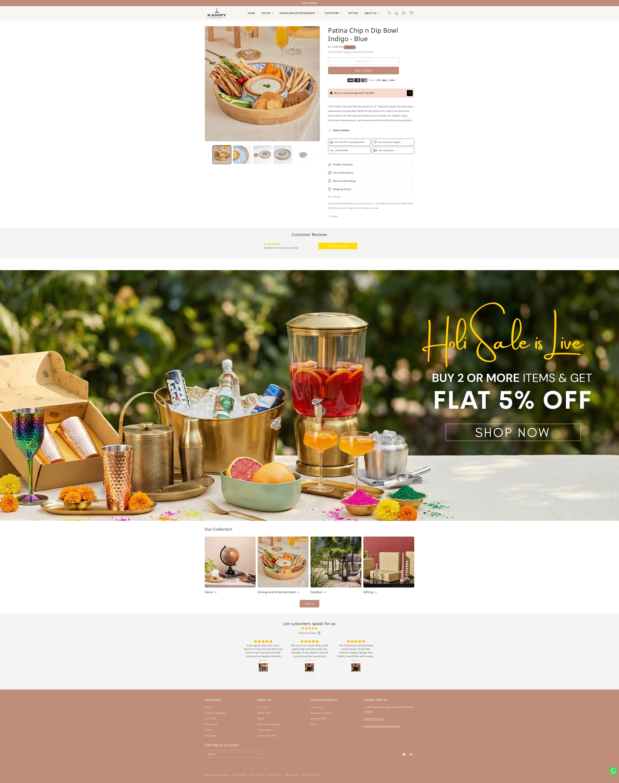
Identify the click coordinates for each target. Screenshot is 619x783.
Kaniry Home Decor (221, 775)
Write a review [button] (337, 245)
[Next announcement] (413, 3)
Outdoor (316, 592)
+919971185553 (373, 718)
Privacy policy (240, 775)
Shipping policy (292, 775)
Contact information (311, 775)
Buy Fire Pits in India (269, 724)
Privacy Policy (265, 730)
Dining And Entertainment (277, 592)
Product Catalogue (215, 712)
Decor (209, 592)
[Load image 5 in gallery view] (303, 154)
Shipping (348, 52)
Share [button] (334, 216)
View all (309, 603)
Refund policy (275, 775)
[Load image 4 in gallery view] (282, 154)
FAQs (313, 724)
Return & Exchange (321, 712)
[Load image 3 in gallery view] (262, 154)
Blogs (261, 718)
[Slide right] (316, 154)
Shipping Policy (318, 718)
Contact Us (316, 707)
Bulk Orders (211, 735)
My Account (211, 724)
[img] (309, 628)
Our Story (263, 707)
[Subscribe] (259, 754)
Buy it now (363, 70)
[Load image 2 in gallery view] (242, 154)
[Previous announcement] (205, 3)
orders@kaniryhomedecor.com (381, 726)
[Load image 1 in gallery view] (222, 154)
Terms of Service (267, 735)
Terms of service (257, 775)
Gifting (368, 592)
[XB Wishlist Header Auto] (403, 13)
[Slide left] (208, 154)
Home (208, 707)
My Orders (210, 718)
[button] (389, 13)
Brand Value (264, 712)
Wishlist (209, 730)
